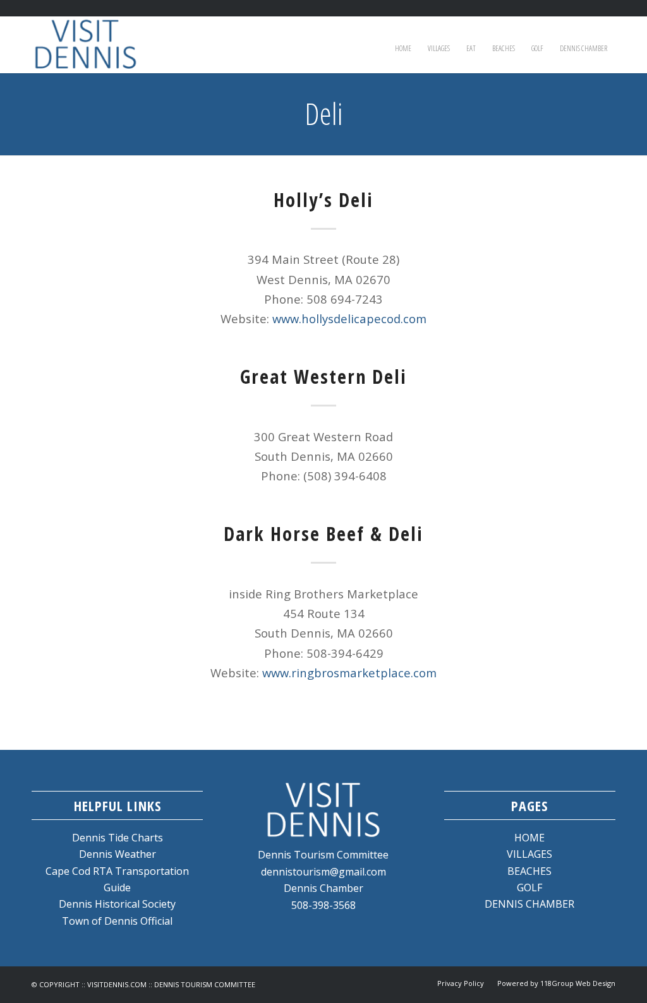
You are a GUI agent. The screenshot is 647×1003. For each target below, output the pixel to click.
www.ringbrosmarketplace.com (349, 672)
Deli (323, 113)
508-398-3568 (323, 905)
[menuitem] (403, 44)
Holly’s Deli (323, 200)
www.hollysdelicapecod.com (349, 318)
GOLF (529, 887)
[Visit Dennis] (86, 44)
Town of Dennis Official (117, 921)
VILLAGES (529, 854)
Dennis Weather (117, 854)
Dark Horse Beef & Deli (323, 534)
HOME (529, 838)
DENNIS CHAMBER (529, 904)
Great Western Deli (323, 376)
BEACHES (529, 871)
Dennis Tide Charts (117, 838)
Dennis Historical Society (117, 904)
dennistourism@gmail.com (323, 872)
